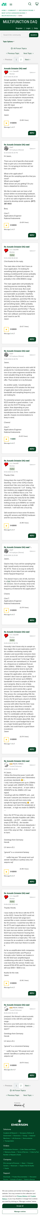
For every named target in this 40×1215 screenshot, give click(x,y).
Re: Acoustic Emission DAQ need (16, 144)
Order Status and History (28, 1149)
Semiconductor (27, 1138)
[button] (6, 123)
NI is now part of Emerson (11, 1163)
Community (12, 10)
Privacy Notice (22, 1196)
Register (19, 28)
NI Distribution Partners (10, 1149)
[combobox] (15, 35)
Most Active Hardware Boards (13, 13)
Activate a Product (16, 1179)
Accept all (20, 1206)
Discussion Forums (26, 10)
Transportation (9, 1141)
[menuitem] (30, 4)
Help (36, 28)
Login (28, 28)
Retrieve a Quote (10, 1152)
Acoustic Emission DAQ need (15, 68)
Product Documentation (19, 1177)
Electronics (17, 1135)
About (23, 1163)
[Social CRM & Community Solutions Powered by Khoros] (19, 1105)
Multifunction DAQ (9, 16)
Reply (32, 133)
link (8, 581)
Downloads (6, 1177)
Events (7, 1168)
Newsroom (14, 1165)
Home (4, 10)
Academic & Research (10, 1133)
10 (11, 1070)
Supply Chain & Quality (27, 1165)
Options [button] (32, 72)
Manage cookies (20, 1211)
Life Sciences (16, 1138)
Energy (25, 1135)
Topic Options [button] (8, 41)
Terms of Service (22, 1152)
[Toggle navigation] (11, 4)
